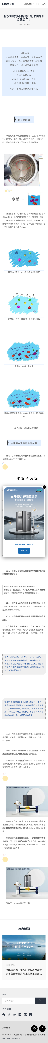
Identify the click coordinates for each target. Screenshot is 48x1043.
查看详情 (24, 551)
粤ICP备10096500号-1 (12, 1038)
